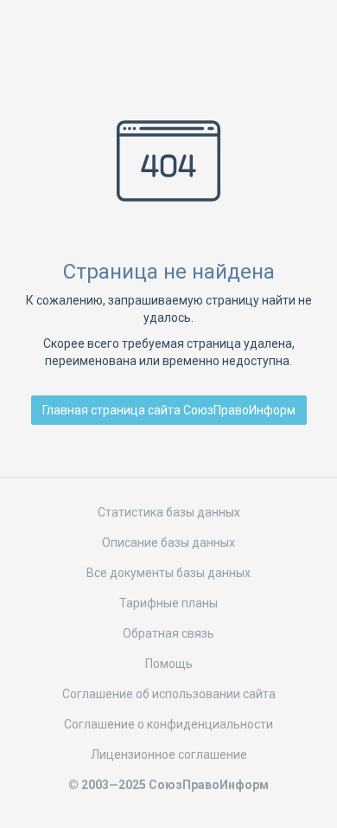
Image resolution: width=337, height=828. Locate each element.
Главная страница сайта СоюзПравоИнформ (169, 410)
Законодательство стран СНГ (168, 41)
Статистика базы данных (169, 512)
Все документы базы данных (168, 573)
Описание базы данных (168, 542)
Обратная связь (168, 633)
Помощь (169, 664)
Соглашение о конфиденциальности (168, 724)
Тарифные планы (168, 603)
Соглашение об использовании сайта (169, 694)
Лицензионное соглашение (169, 754)
